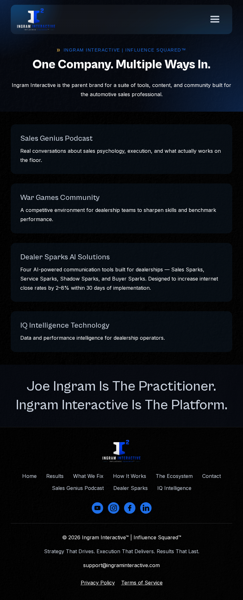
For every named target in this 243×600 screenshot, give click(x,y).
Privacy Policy (98, 582)
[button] (215, 19)
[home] (36, 19)
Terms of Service (142, 582)
